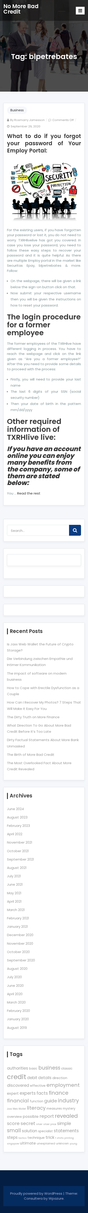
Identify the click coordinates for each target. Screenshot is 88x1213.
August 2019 (17, 1027)
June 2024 (15, 808)
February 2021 (18, 918)
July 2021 (14, 876)
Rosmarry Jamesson (29, 120)
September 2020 (21, 960)
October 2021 (18, 851)
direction (59, 1077)
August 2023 (17, 817)
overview (14, 1116)
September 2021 (20, 859)
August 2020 (17, 968)
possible (31, 1116)
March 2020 (16, 1002)
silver (39, 1124)
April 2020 (15, 994)
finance (58, 1092)
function (36, 1101)
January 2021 (17, 926)
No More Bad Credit (21, 8)
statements (66, 1131)
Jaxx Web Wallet (16, 1109)
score (13, 1123)
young (73, 1143)
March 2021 (16, 909)
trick (50, 1137)
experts (28, 1093)
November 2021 (19, 842)
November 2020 (20, 943)
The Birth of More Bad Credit (30, 754)
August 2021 (17, 867)
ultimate (28, 1143)
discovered (18, 1085)
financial (18, 1100)
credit (16, 1076)
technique (36, 1137)
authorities (17, 1068)
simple (64, 1123)
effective (38, 1085)
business (49, 1067)
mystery (69, 1108)
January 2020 (18, 1019)
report (46, 1116)
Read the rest (28, 493)
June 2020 (15, 985)
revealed (66, 1116)
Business (17, 110)
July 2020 (14, 977)
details (44, 1077)
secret (28, 1123)
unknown (62, 1143)
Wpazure (56, 1198)
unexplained (46, 1143)
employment (63, 1085)
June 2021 (15, 884)
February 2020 (18, 1010)
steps (12, 1137)
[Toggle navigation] (80, 10)
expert (13, 1093)
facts (42, 1093)
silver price (49, 1124)
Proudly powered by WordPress (36, 1193)
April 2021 (14, 901)
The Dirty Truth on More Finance (33, 717)
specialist (45, 1131)
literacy (36, 1107)
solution (29, 1131)
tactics (23, 1138)
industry (68, 1100)
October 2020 (18, 951)
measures (54, 1108)
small (14, 1130)
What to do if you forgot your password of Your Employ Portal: (44, 143)
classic (66, 1068)
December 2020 (20, 934)
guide (50, 1101)
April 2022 (14, 834)
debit (32, 1077)
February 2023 (18, 825)
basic (33, 1068)
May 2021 (14, 893)
